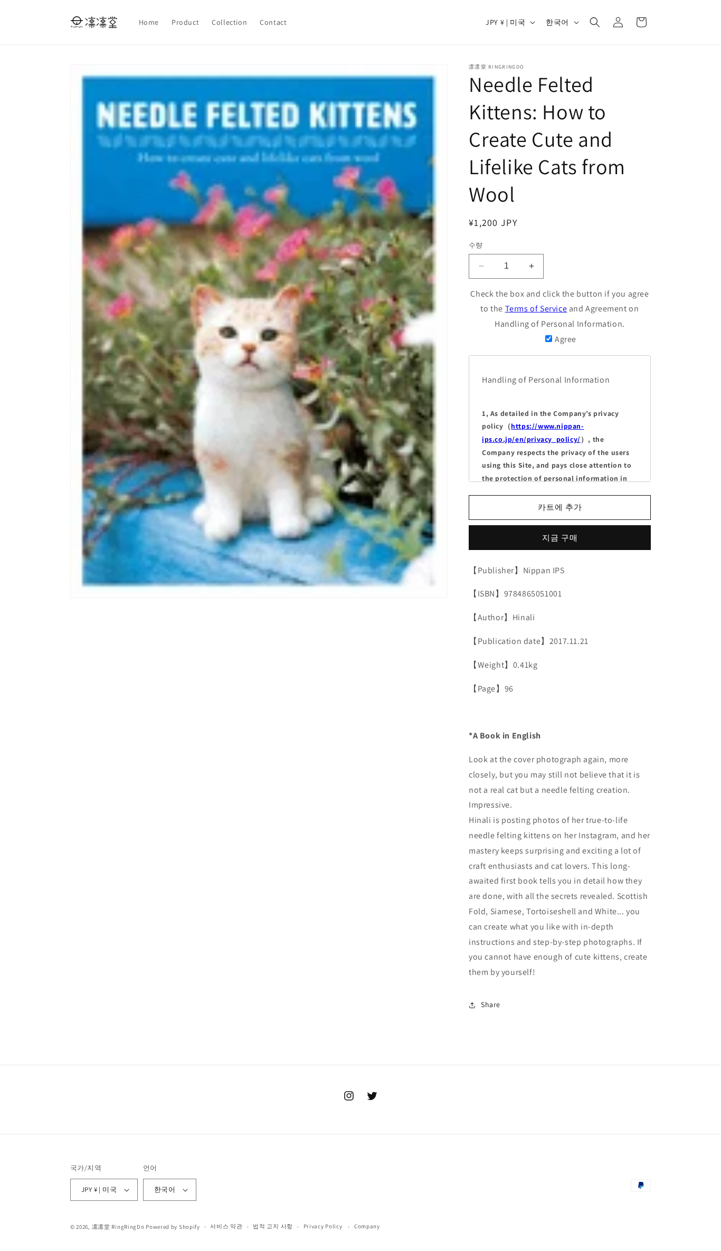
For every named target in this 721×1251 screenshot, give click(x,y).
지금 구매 (560, 538)
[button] (594, 22)
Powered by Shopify (173, 1226)
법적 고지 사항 (273, 1226)
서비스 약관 (226, 1226)
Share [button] (490, 1004)
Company (367, 1226)
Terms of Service (536, 308)
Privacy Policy (323, 1226)
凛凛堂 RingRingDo (118, 1226)
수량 (476, 245)
